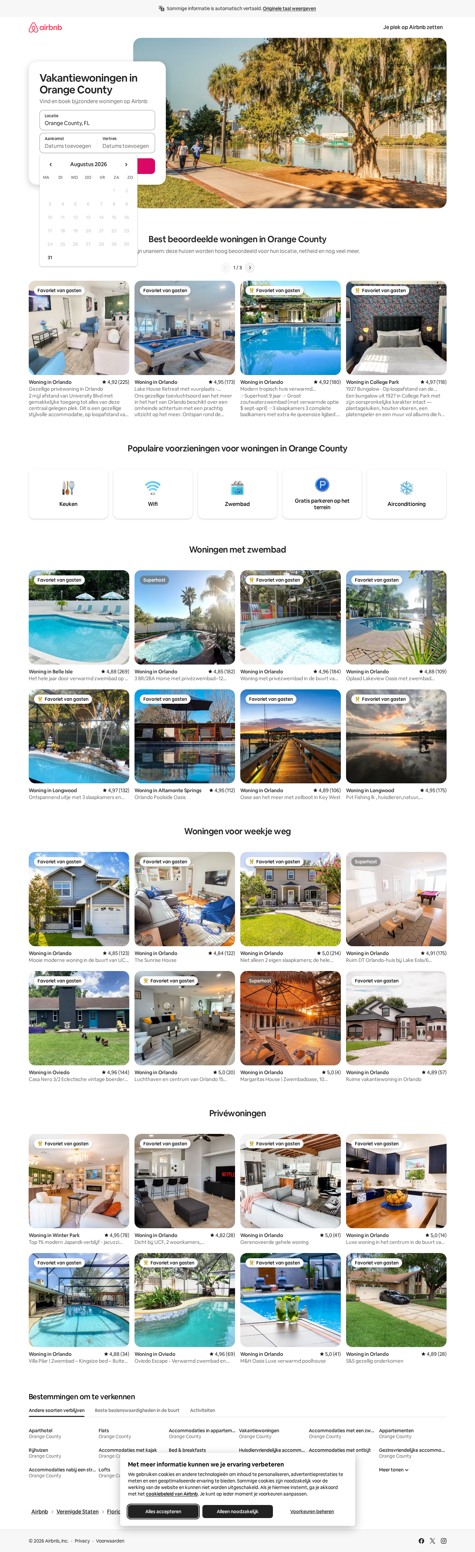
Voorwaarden (110, 1541)
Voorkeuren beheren (312, 1511)
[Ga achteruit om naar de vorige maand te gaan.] (51, 164)
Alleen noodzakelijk (238, 1511)
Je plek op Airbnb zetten (413, 27)
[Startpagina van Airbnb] (45, 27)
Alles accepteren (163, 1511)
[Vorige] (225, 267)
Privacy (82, 1541)
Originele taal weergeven (289, 8)
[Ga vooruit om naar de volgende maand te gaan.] (126, 164)
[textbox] (68, 146)
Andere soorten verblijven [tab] (57, 1410)
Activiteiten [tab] (202, 1410)
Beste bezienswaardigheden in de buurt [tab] (137, 1410)
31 (50, 257)
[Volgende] (250, 267)
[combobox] (97, 123)
